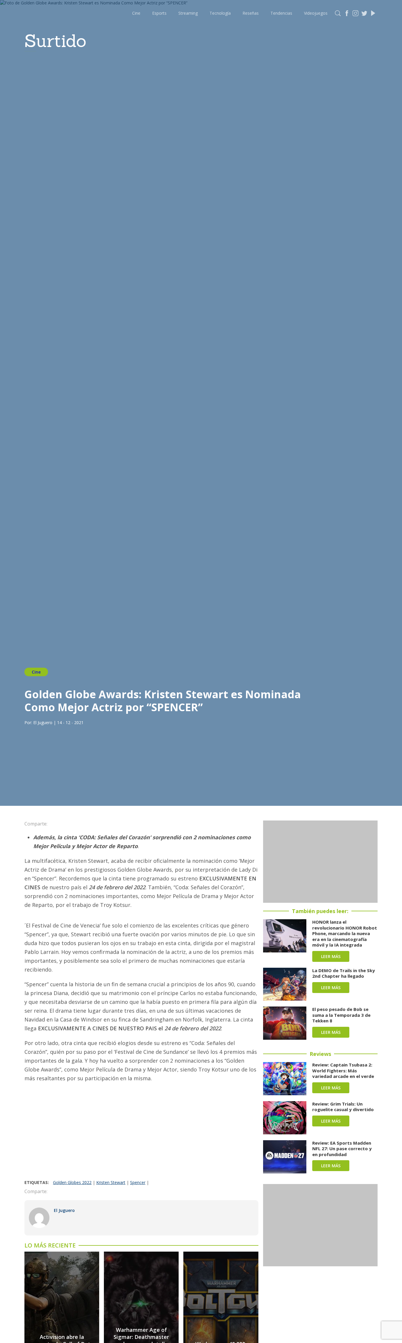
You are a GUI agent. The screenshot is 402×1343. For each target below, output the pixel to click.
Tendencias (281, 13)
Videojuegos (316, 13)
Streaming (188, 13)
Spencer (137, 1182)
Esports (159, 13)
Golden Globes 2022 (72, 1182)
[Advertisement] (141, 1135)
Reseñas (250, 13)
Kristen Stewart (110, 1182)
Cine (136, 13)
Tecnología (220, 13)
